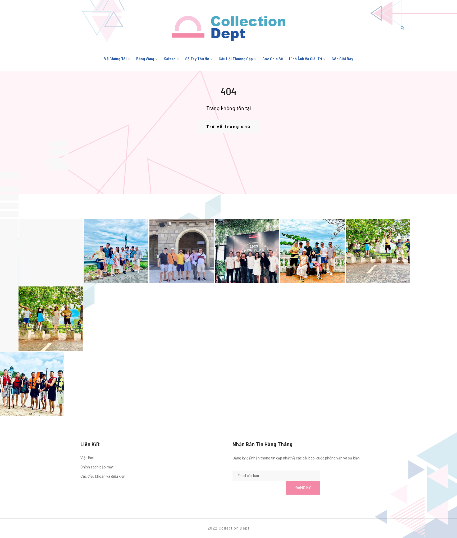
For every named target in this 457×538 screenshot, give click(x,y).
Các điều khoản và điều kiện (102, 476)
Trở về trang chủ (228, 126)
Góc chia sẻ (272, 58)
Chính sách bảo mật (96, 467)
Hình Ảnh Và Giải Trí (305, 58)
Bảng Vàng (145, 58)
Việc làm (87, 458)
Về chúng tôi (115, 58)
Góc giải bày (342, 58)
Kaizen (170, 58)
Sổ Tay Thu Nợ (197, 58)
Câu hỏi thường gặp (236, 58)
